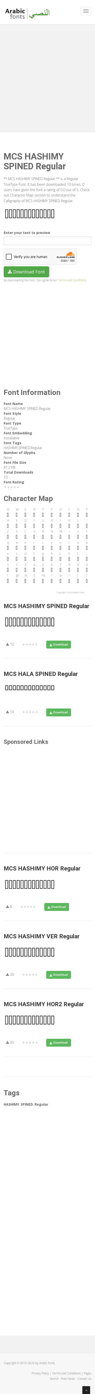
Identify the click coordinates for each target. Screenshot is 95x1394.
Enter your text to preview (27, 232)
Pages (87, 1373)
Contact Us (84, 1379)
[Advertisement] (47, 77)
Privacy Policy (40, 1373)
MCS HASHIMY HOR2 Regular (44, 1004)
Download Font (28, 272)
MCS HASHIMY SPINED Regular (46, 606)
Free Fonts (68, 1379)
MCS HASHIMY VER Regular (42, 936)
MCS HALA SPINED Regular (41, 674)
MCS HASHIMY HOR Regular (42, 868)
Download (60, 644)
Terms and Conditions (72, 280)
